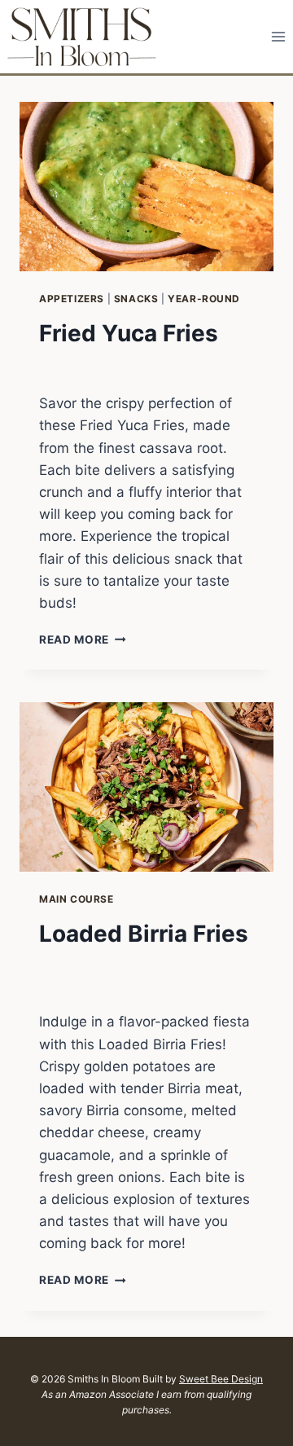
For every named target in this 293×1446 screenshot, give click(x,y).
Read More (82, 639)
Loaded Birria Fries (143, 933)
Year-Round (204, 298)
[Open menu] (278, 36)
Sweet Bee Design (221, 1379)
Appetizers (71, 298)
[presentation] (146, 186)
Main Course (76, 899)
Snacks (136, 298)
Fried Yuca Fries (128, 333)
